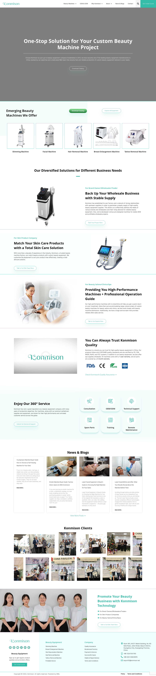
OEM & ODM (84, 4)
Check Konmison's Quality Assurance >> (101, 375)
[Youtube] (17, 647)
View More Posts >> (78, 516)
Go (20, 141)
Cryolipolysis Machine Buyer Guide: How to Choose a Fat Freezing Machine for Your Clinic (27, 463)
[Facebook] (10, 647)
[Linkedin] (14, 647)
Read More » (20, 487)
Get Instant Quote (148, 4)
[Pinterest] (28, 647)
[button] (138, 4)
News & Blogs (119, 4)
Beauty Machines (69, 4)
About (108, 4)
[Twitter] (25, 647)
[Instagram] (21, 647)
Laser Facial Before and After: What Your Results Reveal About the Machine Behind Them (126, 485)
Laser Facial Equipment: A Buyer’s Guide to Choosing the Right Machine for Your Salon (93, 485)
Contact (130, 4)
